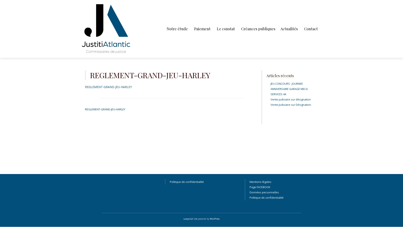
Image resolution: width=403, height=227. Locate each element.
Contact (311, 28)
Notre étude (177, 28)
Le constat (226, 28)
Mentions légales (260, 182)
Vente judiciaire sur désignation (291, 99)
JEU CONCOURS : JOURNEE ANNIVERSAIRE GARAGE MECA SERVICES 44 (289, 89)
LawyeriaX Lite (190, 218)
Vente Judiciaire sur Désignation (291, 105)
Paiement (202, 28)
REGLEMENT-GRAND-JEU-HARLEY (108, 87)
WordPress (215, 218)
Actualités (289, 28)
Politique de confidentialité (187, 182)
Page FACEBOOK (260, 187)
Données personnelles (264, 192)
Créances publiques (258, 28)
